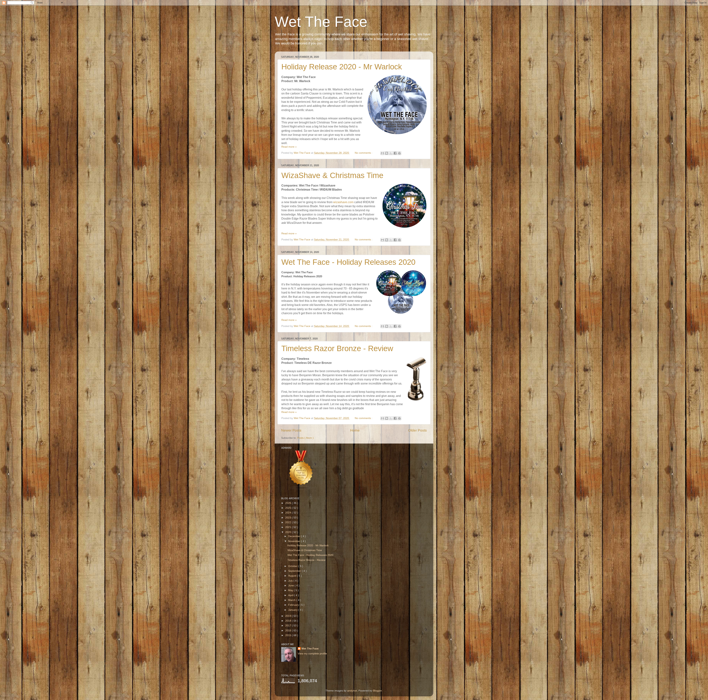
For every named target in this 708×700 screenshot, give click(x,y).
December (294, 536)
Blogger (377, 690)
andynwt (352, 690)
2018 (288, 620)
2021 (288, 527)
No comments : (364, 152)
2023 (288, 517)
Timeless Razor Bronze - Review (337, 348)
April (291, 595)
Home (355, 430)
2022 (288, 522)
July (291, 580)
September (295, 571)
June (291, 585)
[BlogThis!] (386, 153)
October (293, 566)
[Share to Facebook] (395, 153)
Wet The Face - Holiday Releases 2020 (348, 262)
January (293, 609)
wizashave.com (343, 202)
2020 (288, 532)
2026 (288, 503)
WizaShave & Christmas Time (332, 175)
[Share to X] (391, 153)
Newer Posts (291, 430)
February (294, 605)
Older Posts (417, 430)
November (294, 541)
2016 (288, 630)
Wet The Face (321, 21)
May (291, 590)
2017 (288, 625)
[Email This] (382, 153)
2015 (288, 635)
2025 (288, 507)
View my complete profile (312, 653)
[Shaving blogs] (301, 489)
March (292, 600)
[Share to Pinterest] (399, 153)
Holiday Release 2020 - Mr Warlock (341, 66)
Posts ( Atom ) (305, 438)
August (292, 575)
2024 (288, 512)
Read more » (289, 146)
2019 (288, 616)
